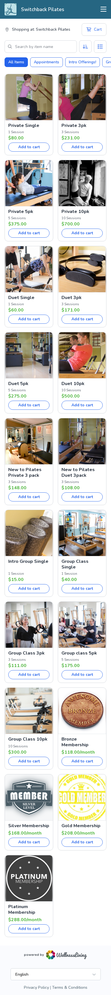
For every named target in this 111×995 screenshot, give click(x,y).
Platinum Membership (21, 909)
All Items (16, 62)
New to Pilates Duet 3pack (78, 472)
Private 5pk (20, 211)
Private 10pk (75, 211)
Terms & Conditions (69, 987)
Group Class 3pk (26, 653)
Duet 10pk (73, 383)
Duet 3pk (71, 297)
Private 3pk (74, 125)
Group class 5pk (79, 653)
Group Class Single (75, 564)
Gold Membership (80, 826)
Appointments (46, 62)
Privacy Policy (36, 987)
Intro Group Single (28, 561)
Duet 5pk (18, 383)
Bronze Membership (75, 742)
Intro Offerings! (82, 62)
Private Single (23, 125)
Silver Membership (28, 826)
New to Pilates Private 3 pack (25, 472)
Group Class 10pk (28, 739)
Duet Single (21, 297)
